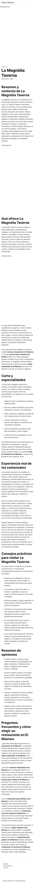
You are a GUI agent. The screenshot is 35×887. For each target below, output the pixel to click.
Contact (5, 867)
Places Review (7, 2)
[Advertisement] (17, 35)
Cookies (5, 864)
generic (4, 67)
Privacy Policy (7, 866)
